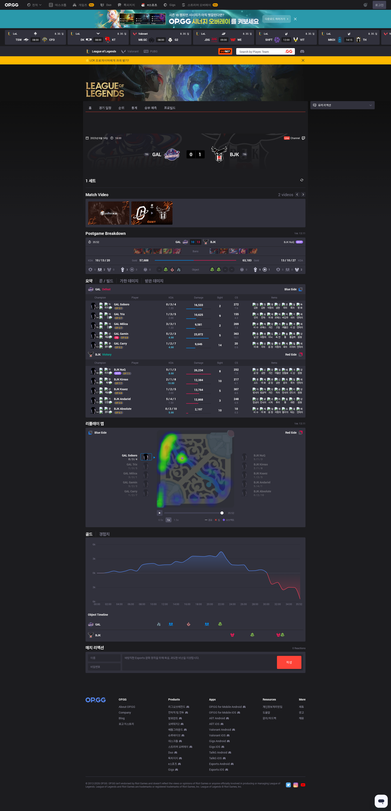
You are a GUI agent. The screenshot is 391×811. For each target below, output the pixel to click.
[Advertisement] (195, 123)
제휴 (301, 707)
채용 (301, 718)
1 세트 (91, 180)
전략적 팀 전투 (176, 712)
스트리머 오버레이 (178, 747)
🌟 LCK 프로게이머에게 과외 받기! (107, 60)
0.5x (160, 520)
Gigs (171, 769)
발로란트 (173, 718)
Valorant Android (220, 729)
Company (125, 712)
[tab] (91, 280)
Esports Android (219, 764)
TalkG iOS (215, 758)
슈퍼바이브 (174, 735)
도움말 (266, 712)
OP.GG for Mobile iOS (222, 712)
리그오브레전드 (176, 707)
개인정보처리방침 (272, 707)
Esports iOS (216, 769)
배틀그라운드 (175, 729)
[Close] (295, 19)
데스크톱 (173, 741)
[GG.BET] (225, 51)
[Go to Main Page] (11, 5)
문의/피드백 (269, 718)
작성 (289, 662)
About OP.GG (127, 707)
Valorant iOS (217, 735)
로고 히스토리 (126, 724)
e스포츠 (172, 764)
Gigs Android (217, 741)
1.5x (176, 520)
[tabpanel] (195, 350)
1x (168, 520)
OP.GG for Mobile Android (225, 707)
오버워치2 (174, 724)
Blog (122, 718)
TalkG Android (218, 752)
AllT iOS (214, 724)
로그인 (379, 5)
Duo (170, 752)
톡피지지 (173, 758)
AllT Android (217, 718)
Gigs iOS (214, 747)
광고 (301, 712)
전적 (35, 5)
